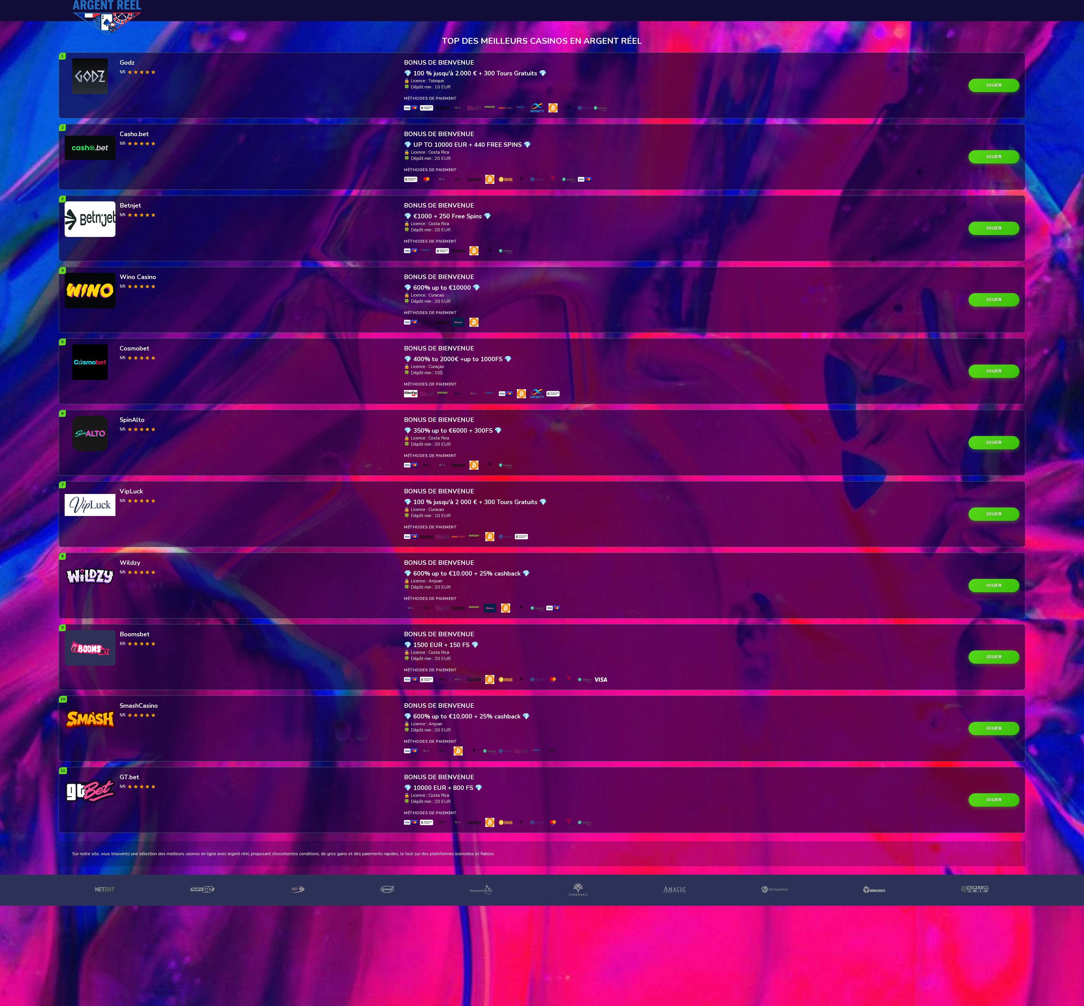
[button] (994, 85)
